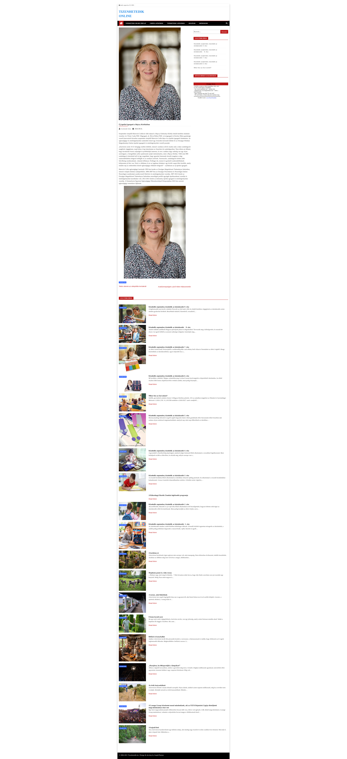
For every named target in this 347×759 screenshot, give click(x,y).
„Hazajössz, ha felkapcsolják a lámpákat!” (164, 665)
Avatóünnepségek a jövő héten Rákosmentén (174, 287)
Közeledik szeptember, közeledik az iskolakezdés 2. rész (169, 504)
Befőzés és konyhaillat (157, 637)
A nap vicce (210, 84)
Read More (153, 315)
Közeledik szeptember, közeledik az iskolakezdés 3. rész (169, 475)
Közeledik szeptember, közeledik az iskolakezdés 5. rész (169, 415)
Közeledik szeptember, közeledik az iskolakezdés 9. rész (169, 307)
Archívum (192, 23)
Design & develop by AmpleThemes (152, 755)
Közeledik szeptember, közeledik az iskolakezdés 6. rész (169, 376)
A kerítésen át (154, 553)
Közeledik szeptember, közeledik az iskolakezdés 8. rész (169, 327)
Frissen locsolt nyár (156, 617)
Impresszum (203, 23)
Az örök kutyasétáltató (157, 685)
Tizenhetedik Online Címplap (136, 23)
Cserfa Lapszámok (156, 23)
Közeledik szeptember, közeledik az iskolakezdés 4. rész (169, 451)
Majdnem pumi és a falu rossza (160, 573)
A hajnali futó (154, 727)
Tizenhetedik (122, 282)
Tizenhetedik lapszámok (176, 23)
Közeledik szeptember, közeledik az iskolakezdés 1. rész (169, 524)
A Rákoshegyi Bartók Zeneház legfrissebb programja (168, 495)
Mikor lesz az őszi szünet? (202, 67)
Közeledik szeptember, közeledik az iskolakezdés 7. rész (169, 347)
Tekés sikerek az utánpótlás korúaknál (132, 286)
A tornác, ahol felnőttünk (158, 595)
